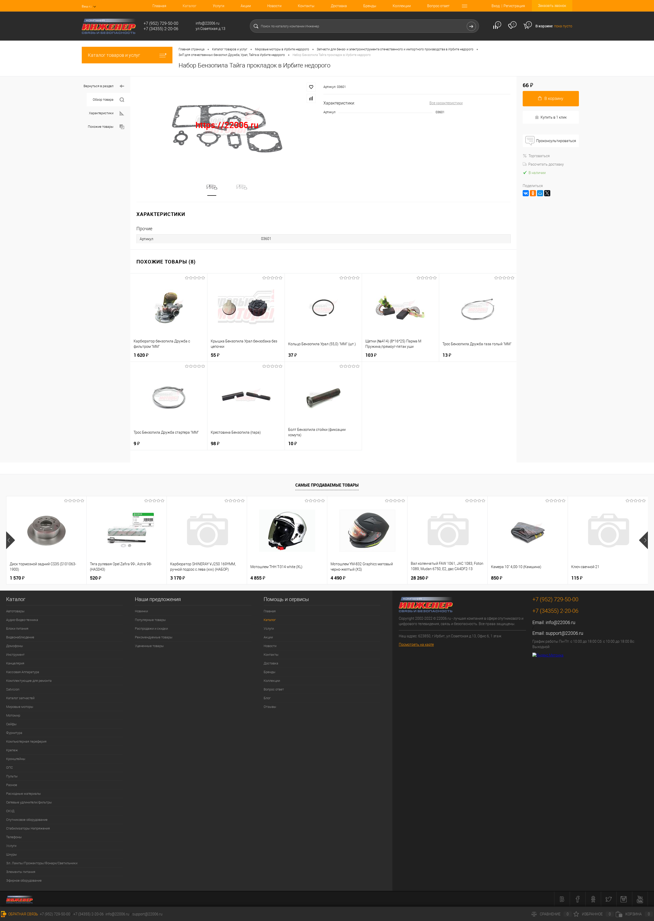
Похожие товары (100, 127)
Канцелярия (15, 663)
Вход (496, 6)
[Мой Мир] (540, 193)
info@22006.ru (560, 622)
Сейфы (11, 724)
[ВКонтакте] (526, 193)
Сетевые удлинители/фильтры (29, 802)
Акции (246, 6)
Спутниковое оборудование (27, 820)
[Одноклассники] (533, 193)
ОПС (9, 767)
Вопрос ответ (438, 6)
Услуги (218, 6)
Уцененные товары (149, 646)
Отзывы (270, 707)
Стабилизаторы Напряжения (28, 828)
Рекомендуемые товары (153, 637)
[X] (547, 193)
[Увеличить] (226, 125)
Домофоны (14, 646)
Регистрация (514, 6)
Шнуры (11, 854)
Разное (11, 785)
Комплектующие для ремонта (29, 681)
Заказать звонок (552, 6)
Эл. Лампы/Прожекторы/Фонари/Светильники (41, 863)
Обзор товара (103, 99)
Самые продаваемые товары (327, 485)
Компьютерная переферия (26, 741)
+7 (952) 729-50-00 (55, 914)
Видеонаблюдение (20, 637)
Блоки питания (17, 628)
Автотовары (15, 611)
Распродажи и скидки (151, 628)
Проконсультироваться (556, 141)
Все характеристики (446, 103)
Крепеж (12, 750)
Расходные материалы (23, 794)
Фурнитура (14, 733)
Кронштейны (15, 759)
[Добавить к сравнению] (311, 98)
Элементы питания (20, 872)
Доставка (339, 6)
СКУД (10, 811)
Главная (159, 6)
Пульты (12, 776)
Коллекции (402, 6)
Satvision (12, 689)
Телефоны (14, 837)
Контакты (306, 6)
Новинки (141, 611)
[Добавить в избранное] (311, 87)
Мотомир (13, 715)
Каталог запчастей (20, 698)
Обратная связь (22, 914)
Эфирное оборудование (24, 880)
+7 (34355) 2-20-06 (88, 914)
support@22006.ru (564, 633)
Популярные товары (150, 620)
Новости (274, 6)
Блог (267, 698)
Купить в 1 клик (554, 117)
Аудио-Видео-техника (22, 620)
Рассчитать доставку (546, 164)
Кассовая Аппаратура (22, 672)
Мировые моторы (19, 707)
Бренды (369, 6)
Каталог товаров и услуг (114, 55)
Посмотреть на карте (416, 644)
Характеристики (101, 113)
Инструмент (15, 655)
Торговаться (539, 156)
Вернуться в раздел (98, 86)
